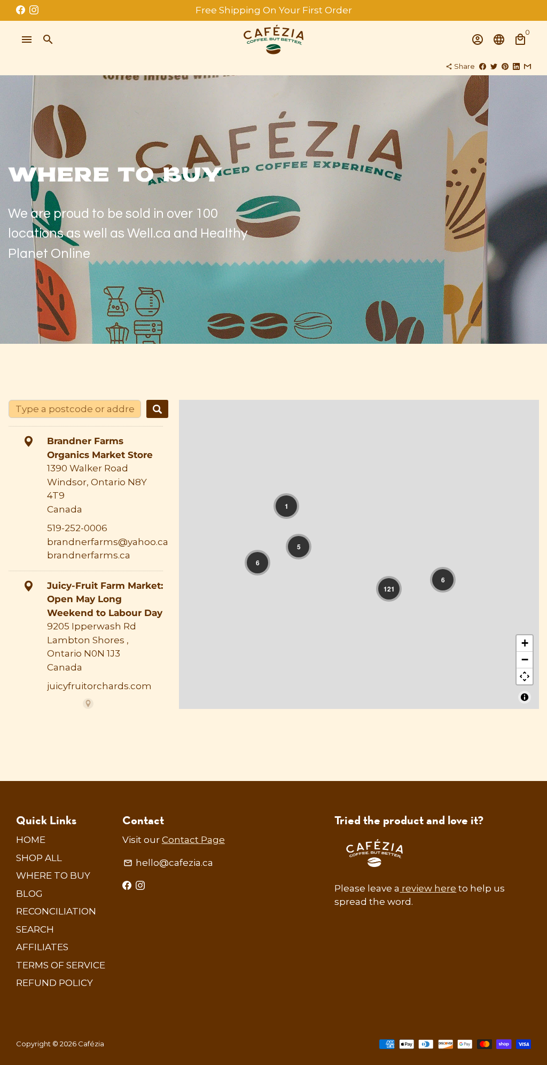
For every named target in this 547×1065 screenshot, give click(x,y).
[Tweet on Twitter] (493, 66)
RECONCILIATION (56, 911)
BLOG (29, 893)
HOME (30, 839)
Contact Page (193, 839)
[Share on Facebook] (482, 66)
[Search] (157, 409)
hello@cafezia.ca (168, 862)
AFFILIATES (42, 947)
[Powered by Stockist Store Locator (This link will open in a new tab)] (88, 703)
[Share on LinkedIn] (516, 66)
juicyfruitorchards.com (99, 686)
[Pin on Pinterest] (505, 66)
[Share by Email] (527, 66)
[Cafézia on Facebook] (20, 10)
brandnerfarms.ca (88, 555)
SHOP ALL (39, 858)
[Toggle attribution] (524, 697)
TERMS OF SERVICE (60, 965)
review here (428, 888)
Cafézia (91, 1043)
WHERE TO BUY (53, 875)
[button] (286, 506)
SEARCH (35, 929)
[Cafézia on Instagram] (33, 10)
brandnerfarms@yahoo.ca (107, 542)
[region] (359, 554)
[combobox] (75, 409)
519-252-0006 (77, 528)
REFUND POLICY (54, 982)
